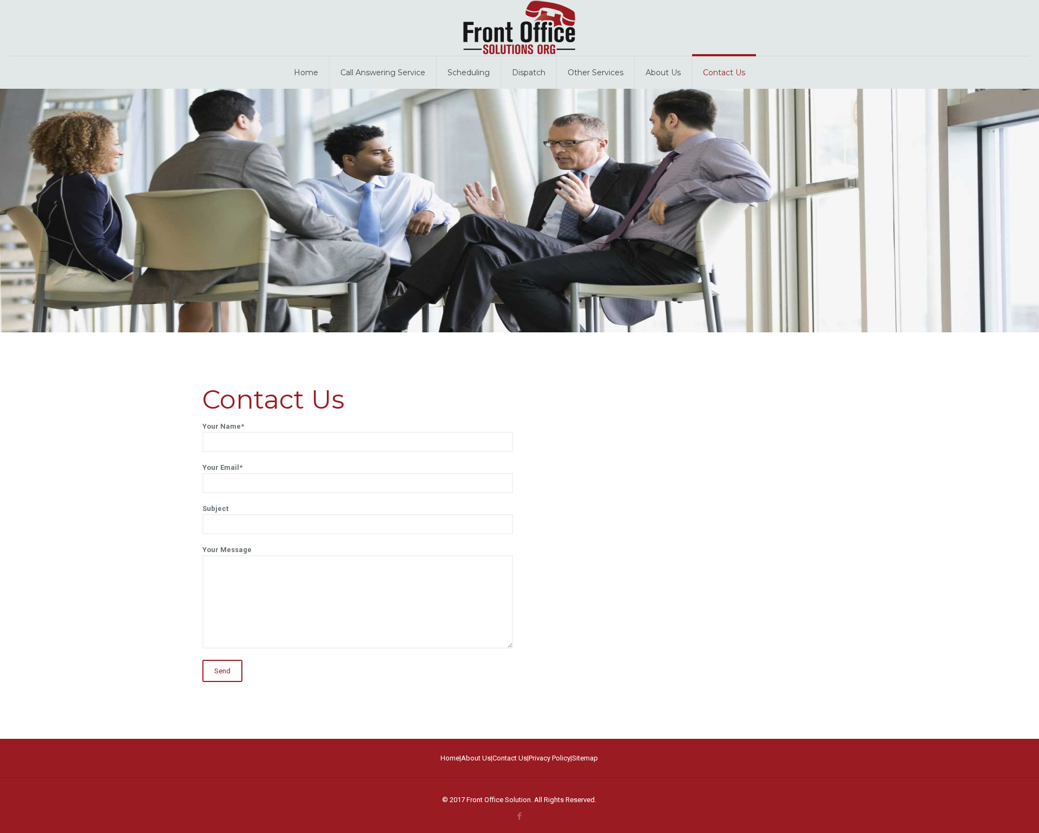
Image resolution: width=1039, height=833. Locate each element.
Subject (215, 508)
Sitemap (585, 758)
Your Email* (222, 467)
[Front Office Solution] (519, 28)
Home (449, 758)
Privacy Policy (549, 758)
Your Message (227, 550)
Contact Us (509, 758)
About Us (476, 758)
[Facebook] (519, 816)
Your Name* (223, 426)
